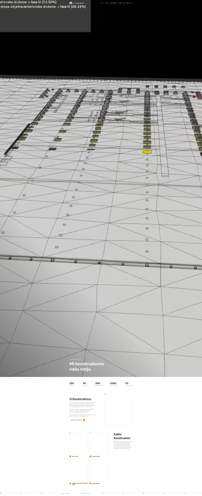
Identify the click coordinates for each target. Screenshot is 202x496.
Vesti (124, 3)
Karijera (127, 3)
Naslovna (102, 3)
